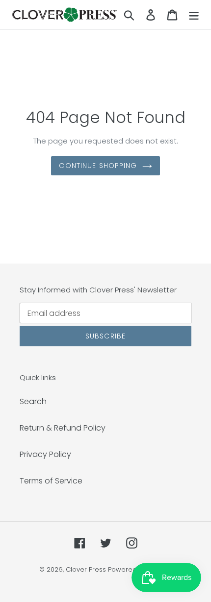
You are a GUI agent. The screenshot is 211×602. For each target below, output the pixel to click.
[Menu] (194, 14)
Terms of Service (51, 480)
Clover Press (86, 569)
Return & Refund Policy (63, 427)
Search (33, 401)
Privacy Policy (45, 454)
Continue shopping (98, 165)
